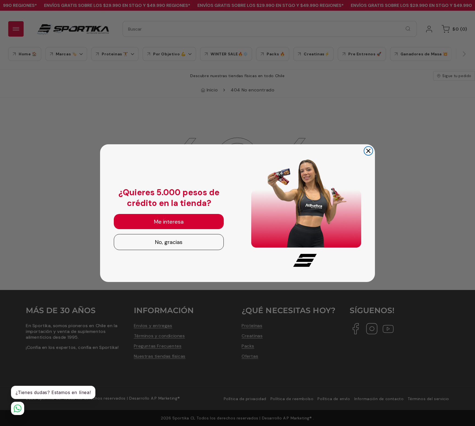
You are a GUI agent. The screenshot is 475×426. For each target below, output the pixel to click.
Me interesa (169, 221)
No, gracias (169, 242)
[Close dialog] (368, 150)
